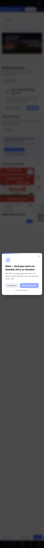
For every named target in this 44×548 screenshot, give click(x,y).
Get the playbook (29, 285)
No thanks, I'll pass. (22, 290)
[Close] (39, 256)
